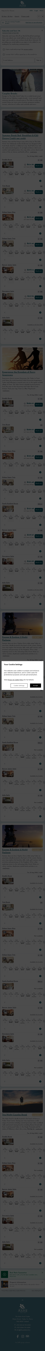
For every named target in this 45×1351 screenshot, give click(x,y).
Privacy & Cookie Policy (15, 680)
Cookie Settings (19, 686)
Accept (35, 686)
